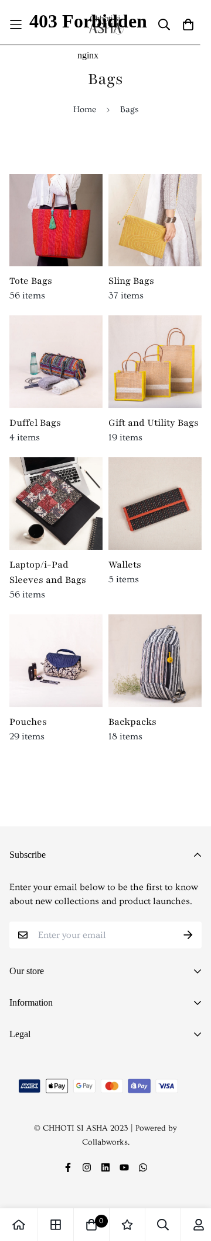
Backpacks (132, 721)
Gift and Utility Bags (153, 422)
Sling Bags (131, 280)
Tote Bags (30, 280)
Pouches (28, 721)
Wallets (124, 564)
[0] (91, 1224)
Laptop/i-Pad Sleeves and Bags (47, 572)
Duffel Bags (35, 422)
